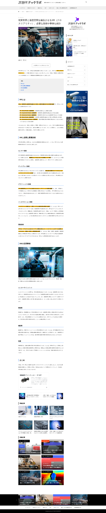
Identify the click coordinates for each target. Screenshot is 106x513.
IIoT (45, 7)
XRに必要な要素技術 (25, 85)
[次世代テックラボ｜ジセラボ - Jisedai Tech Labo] (30, 2)
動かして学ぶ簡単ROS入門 (62, 7)
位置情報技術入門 (73, 7)
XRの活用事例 (24, 87)
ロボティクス (51, 7)
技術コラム (40, 7)
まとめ (22, 90)
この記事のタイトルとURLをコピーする (41, 65)
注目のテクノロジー (31, 7)
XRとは (22, 83)
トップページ (22, 7)
